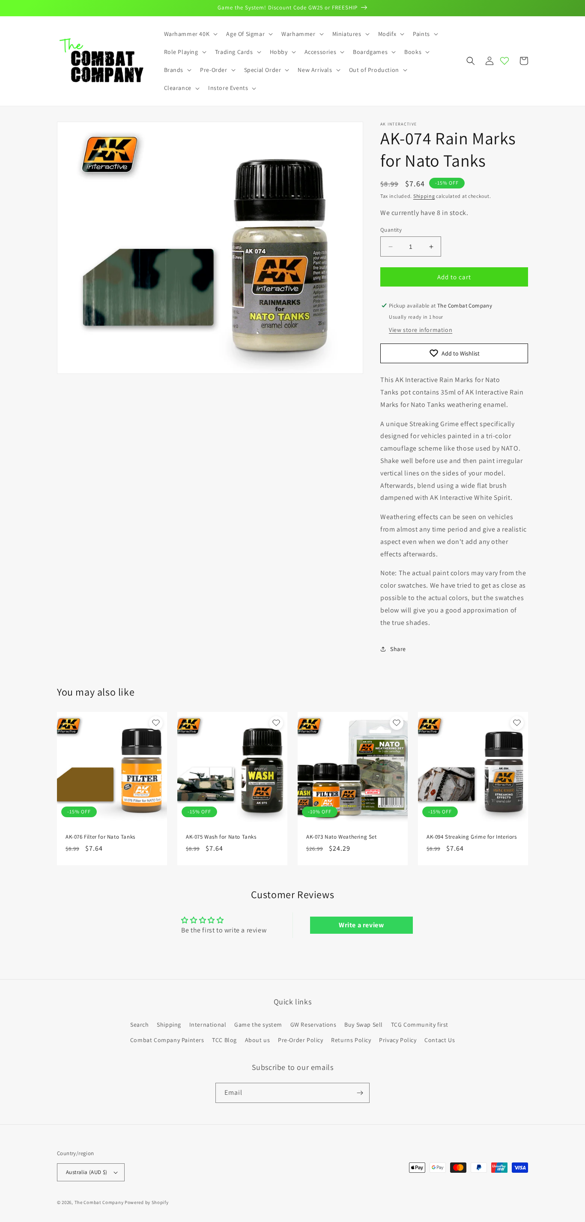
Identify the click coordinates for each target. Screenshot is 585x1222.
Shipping (424, 196)
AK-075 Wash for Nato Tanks (221, 837)
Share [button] (398, 649)
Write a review (361, 924)
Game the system (258, 1024)
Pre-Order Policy (300, 1040)
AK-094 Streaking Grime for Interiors (472, 837)
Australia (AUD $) (86, 1172)
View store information (420, 330)
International (208, 1024)
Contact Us (439, 1040)
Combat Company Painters (167, 1040)
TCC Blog (224, 1040)
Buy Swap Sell (363, 1024)
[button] (190, 34)
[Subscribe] (359, 1093)
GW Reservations (313, 1024)
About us (257, 1040)
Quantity (391, 229)
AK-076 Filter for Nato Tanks (100, 837)
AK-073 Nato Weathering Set (341, 837)
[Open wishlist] (504, 61)
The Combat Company (99, 1202)
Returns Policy (351, 1040)
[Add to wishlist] (156, 723)
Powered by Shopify (147, 1202)
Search (139, 1024)
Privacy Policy (397, 1040)
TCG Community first (419, 1024)
